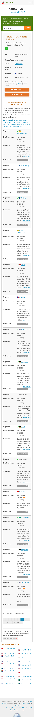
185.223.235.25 (9, 656)
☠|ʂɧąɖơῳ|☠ (25, 166)
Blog (3, 708)
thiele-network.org (21, 231)
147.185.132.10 (9, 676)
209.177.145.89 (26, 650)
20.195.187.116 (26, 684)
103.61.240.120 (26, 680)
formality (22, 491)
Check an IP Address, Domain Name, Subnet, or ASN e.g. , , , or (16, 20)
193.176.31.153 (26, 654)
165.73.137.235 (9, 671)
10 (7, 622)
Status (16, 710)
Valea (23, 265)
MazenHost (25, 517)
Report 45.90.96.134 (17, 90)
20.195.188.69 (8, 668)
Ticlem (23, 198)
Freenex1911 (25, 329)
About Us (8, 708)
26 (18, 622)
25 (14, 622)
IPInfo (19, 84)
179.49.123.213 (26, 657)
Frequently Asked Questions (20, 708)
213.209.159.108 (9, 648)
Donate (22, 710)
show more (27, 156)
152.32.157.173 (26, 672)
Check (28, 28)
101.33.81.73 (8, 661)
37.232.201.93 (8, 684)
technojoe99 (25, 582)
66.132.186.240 (9, 663)
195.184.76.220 (9, 654)
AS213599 (18, 64)
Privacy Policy (17, 705)
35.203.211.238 (26, 665)
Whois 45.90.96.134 (17, 95)
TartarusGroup (22, 133)
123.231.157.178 (9, 678)
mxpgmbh (24, 362)
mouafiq (22, 297)
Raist (23, 427)
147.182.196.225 (26, 676)
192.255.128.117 (26, 668)
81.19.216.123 (25, 661)
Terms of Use (25, 703)
